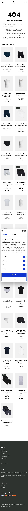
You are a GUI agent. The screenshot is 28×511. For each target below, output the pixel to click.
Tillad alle (14, 274)
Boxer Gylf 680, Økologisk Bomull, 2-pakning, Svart (21, 332)
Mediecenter (3, 458)
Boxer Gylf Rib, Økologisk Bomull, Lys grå (7, 184)
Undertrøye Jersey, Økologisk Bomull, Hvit (21, 94)
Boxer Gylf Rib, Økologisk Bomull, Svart (21, 65)
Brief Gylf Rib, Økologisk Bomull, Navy (7, 65)
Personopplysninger (5, 455)
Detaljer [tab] (14, 234)
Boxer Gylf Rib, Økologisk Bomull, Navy (7, 124)
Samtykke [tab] (5, 234)
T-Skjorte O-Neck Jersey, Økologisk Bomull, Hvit (7, 95)
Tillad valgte (14, 279)
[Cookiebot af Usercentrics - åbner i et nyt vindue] (21, 231)
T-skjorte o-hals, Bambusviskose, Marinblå (7, 362)
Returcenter (4, 464)
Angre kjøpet (4, 451)
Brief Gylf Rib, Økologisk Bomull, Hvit (7, 331)
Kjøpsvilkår (3, 453)
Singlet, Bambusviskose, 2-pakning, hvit (21, 361)
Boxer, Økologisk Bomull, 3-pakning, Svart (21, 183)
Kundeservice (4, 450)
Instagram (3, 487)
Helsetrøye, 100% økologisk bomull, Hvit (21, 213)
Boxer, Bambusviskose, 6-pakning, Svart (7, 391)
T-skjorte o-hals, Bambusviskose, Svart (21, 300)
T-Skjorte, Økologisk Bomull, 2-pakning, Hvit (21, 124)
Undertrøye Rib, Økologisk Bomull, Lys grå (21, 392)
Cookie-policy (4, 456)
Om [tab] (23, 234)
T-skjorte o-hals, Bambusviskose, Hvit (7, 213)
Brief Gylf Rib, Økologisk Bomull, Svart (7, 154)
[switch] (25, 261)
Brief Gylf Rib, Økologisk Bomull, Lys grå (7, 301)
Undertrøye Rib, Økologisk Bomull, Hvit (21, 154)
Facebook (3, 485)
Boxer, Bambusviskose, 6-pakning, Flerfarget (7, 421)
